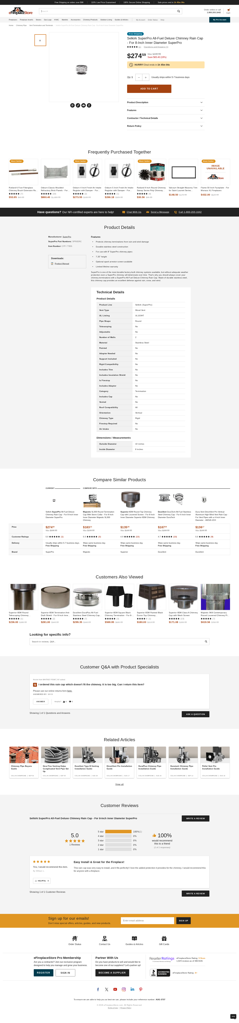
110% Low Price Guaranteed (103, 2)
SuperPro (67, 237)
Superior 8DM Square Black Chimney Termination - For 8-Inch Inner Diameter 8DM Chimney (118, 614)
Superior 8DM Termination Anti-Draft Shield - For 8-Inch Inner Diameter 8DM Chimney (55, 614)
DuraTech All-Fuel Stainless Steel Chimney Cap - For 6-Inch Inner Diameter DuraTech (174, 514)
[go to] (23, 172)
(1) (139, 47)
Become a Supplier (112, 973)
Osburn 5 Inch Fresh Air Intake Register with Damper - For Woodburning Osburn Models (119, 189)
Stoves (38, 20)
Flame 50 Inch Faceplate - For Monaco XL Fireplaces (215, 189)
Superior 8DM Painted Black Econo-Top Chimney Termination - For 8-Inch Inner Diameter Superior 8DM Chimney (151, 614)
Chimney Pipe (21, 25)
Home (11, 25)
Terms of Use (113, 1008)
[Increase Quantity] (145, 77)
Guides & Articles (121, 20)
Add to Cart (149, 89)
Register (43, 973)
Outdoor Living (106, 20)
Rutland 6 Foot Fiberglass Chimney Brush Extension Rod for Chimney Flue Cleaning (23, 189)
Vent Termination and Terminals (41, 25)
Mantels (65, 20)
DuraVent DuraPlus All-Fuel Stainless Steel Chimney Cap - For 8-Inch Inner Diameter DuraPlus (87, 614)
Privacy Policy (125, 1008)
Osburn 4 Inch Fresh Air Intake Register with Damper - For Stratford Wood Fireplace (87, 189)
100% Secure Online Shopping (137, 2)
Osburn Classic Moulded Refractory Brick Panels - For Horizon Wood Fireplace (54, 189)
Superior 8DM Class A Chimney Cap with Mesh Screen (183, 613)
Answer (40, 702)
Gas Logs (47, 20)
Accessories (75, 20)
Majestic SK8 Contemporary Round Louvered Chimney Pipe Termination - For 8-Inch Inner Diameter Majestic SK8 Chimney (215, 614)
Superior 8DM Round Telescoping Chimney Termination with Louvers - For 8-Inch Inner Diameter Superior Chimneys (23, 614)
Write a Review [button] (195, 818)
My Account (140, 20)
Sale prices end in (171, 2)
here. (69, 691)
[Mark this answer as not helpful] (70, 702)
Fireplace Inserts (26, 20)
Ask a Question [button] (195, 714)
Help (162, 20)
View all (119, 784)
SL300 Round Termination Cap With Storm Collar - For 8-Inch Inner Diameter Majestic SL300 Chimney (98, 516)
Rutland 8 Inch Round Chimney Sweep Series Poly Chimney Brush (151, 189)
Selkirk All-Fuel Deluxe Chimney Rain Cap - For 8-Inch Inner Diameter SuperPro (62, 514)
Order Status (153, 20)
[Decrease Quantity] (138, 77)
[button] (157, 212)
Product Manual (62, 263)
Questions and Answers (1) (156, 47)
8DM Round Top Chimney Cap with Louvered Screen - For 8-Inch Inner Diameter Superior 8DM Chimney (137, 514)
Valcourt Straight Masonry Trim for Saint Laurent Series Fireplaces (183, 189)
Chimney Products (90, 20)
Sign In (65, 973)
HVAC (56, 20)
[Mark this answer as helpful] (64, 702)
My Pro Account (219, 20)
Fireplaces (13, 20)
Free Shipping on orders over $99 (69, 2)
